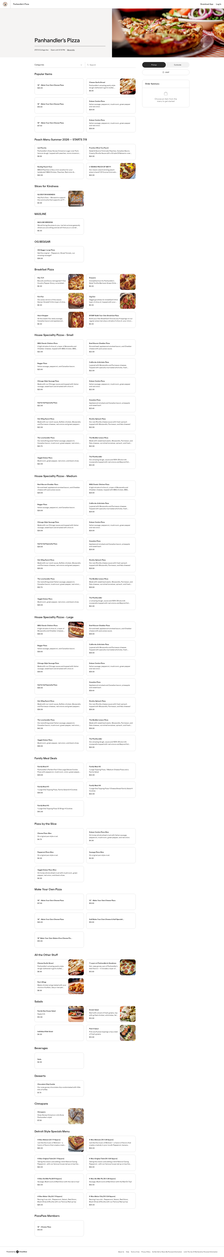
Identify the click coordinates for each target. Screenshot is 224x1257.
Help (127, 1252)
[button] (59, 86)
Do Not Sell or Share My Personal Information (167, 1252)
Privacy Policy (145, 1252)
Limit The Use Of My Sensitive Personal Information (200, 1252)
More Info (71, 50)
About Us (121, 1252)
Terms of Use (135, 1252)
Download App (206, 4)
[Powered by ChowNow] (17, 1251)
